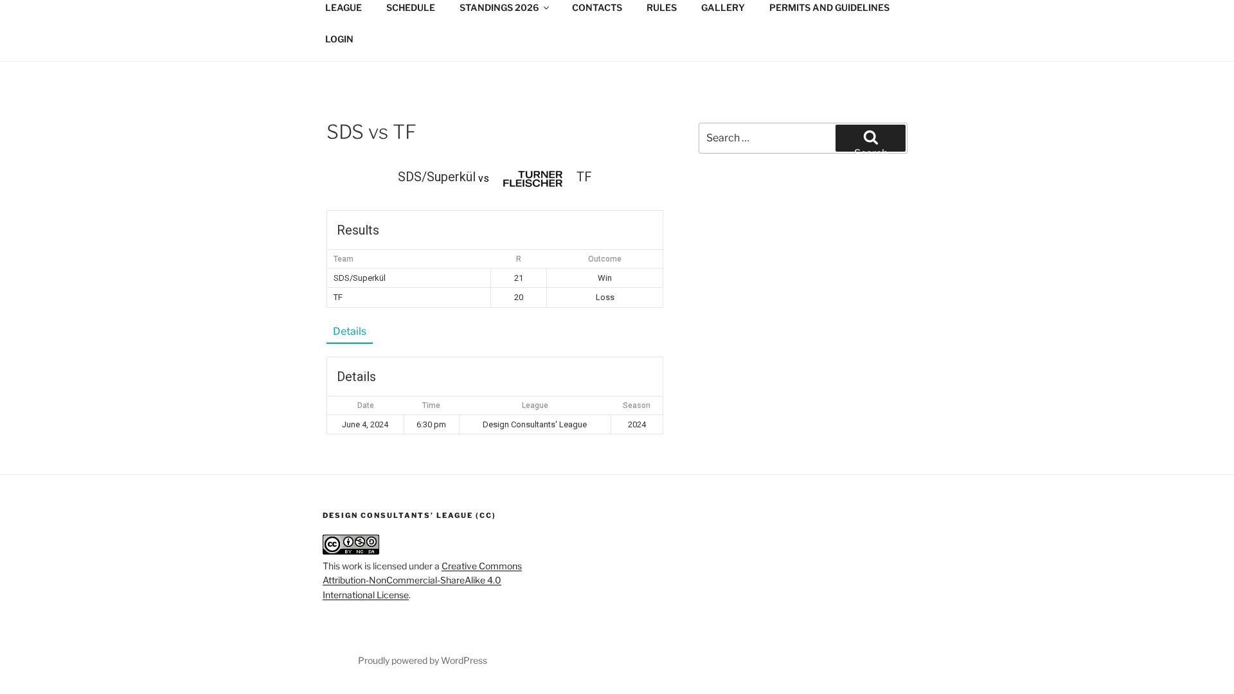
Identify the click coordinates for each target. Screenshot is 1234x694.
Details (349, 331)
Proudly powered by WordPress (422, 660)
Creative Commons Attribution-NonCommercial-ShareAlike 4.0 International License (422, 580)
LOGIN (339, 38)
